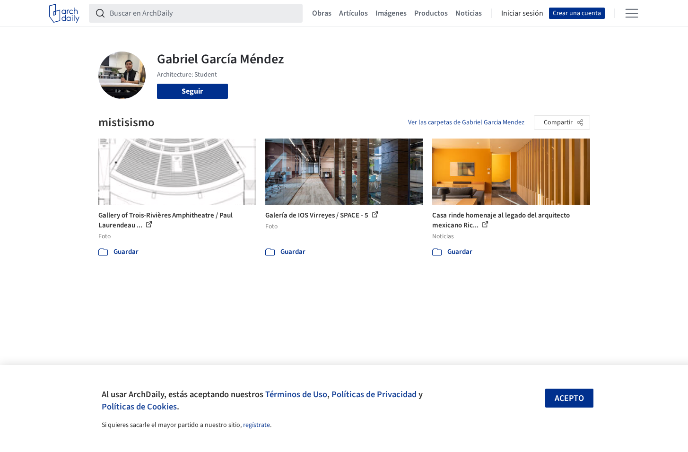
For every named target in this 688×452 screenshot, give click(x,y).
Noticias (468, 13)
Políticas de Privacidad (374, 394)
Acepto (569, 398)
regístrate (256, 425)
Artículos (353, 13)
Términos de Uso (296, 394)
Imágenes (391, 13)
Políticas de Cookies (139, 406)
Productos (431, 13)
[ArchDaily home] (64, 13)
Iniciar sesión (522, 13)
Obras (321, 13)
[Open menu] (631, 13)
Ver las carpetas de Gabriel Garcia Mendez (466, 122)
